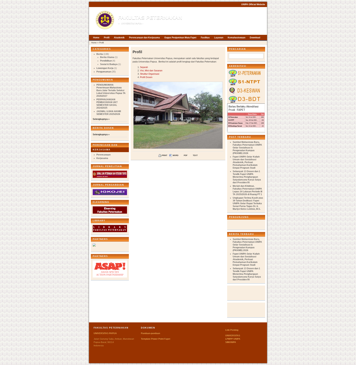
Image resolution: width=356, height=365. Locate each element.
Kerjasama (102, 158)
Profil (106, 37)
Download (255, 37)
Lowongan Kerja (104, 68)
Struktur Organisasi (149, 74)
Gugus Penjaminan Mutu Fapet (180, 37)
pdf (185, 155)
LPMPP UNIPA (232, 339)
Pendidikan (106, 60)
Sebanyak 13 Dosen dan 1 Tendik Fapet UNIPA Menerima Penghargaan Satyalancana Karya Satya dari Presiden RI (247, 177)
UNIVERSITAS (232, 335)
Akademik (119, 37)
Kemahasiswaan (236, 37)
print (164, 155)
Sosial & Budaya (109, 64)
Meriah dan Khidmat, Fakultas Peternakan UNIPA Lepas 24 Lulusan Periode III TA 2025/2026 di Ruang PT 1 (247, 190)
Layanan (218, 37)
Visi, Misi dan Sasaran (151, 70)
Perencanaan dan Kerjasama (144, 37)
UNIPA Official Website (253, 4)
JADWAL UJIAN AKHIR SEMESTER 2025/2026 (108, 112)
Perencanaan (103, 154)
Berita (99, 54)
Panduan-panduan (150, 333)
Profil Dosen (146, 77)
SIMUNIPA (230, 342)
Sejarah (144, 67)
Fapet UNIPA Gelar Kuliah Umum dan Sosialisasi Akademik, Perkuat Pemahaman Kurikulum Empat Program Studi (246, 162)
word (175, 155)
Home (96, 37)
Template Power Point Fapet (155, 339)
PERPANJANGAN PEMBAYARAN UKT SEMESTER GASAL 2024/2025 (107, 103)
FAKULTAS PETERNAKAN (150, 18)
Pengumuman (103, 71)
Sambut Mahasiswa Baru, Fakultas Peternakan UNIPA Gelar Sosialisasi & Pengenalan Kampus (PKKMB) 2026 (247, 148)
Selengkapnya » (101, 119)
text (195, 155)
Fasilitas (205, 37)
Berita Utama (107, 57)
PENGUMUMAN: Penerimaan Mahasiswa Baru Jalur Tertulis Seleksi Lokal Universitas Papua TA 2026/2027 (111, 90)
